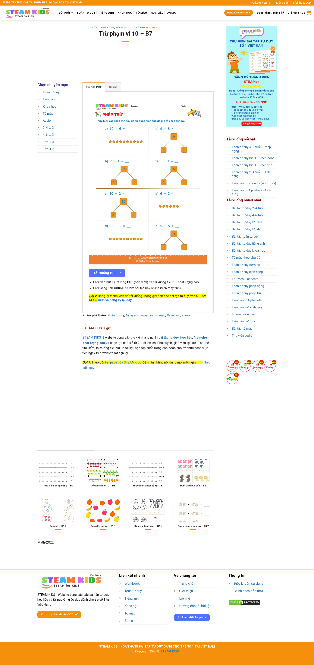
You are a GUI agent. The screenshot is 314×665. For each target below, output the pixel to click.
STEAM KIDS (91, 337)
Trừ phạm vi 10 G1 (146, 27)
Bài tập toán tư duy (245, 236)
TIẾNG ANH (106, 12)
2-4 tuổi (48, 128)
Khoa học (49, 106)
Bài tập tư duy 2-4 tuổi (247, 208)
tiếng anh (132, 315)
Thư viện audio (242, 336)
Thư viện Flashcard (245, 279)
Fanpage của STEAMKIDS (123, 362)
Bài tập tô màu (242, 328)
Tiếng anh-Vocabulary (247, 307)
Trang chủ (186, 583)
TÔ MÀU (141, 12)
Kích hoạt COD (302, 2)
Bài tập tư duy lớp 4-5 (247, 229)
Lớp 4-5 (48, 149)
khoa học (147, 315)
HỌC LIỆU (157, 12)
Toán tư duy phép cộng (248, 286)
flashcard (173, 315)
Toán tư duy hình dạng (247, 272)
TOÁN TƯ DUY (86, 12)
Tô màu (48, 113)
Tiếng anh (49, 99)
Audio (47, 121)
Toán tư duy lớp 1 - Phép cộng (253, 158)
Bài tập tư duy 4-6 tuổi (247, 215)
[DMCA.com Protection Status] (244, 602)
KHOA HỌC (125, 12)
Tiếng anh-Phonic (244, 321)
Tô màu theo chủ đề (246, 258)
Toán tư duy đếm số (246, 265)
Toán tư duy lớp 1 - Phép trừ (251, 165)
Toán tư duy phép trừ (246, 293)
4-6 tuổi (48, 135)
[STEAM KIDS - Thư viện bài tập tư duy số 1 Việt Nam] (27, 13)
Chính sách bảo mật (248, 591)
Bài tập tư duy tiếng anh (248, 243)
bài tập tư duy (168, 337)
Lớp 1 (96, 27)
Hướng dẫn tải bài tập (195, 606)
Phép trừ (107, 27)
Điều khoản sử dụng (248, 583)
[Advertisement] (125, 65)
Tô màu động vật (244, 314)
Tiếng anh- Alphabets (247, 300)
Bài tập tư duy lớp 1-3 (247, 222)
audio (186, 315)
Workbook (132, 583)
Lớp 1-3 (48, 142)
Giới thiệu (186, 591)
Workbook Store (260, 2)
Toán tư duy (124, 27)
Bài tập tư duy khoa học (248, 250)
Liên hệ (184, 598)
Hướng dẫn (282, 2)
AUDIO (171, 12)
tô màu (160, 315)
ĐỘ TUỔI (64, 12)
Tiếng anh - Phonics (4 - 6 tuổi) (254, 183)
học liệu (186, 337)
